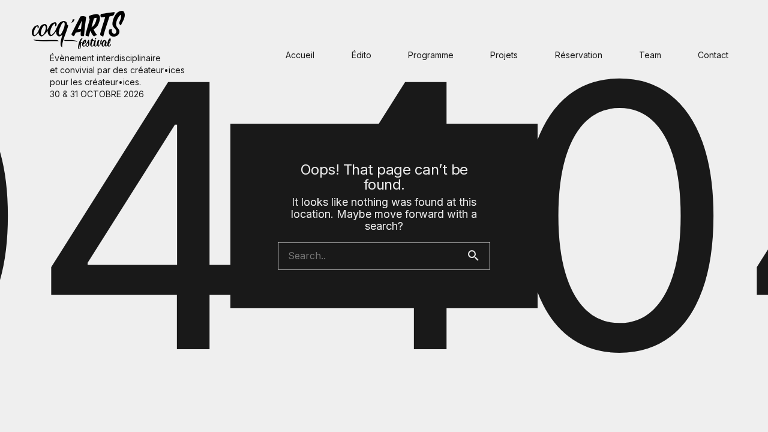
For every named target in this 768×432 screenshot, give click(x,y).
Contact (713, 55)
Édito (361, 55)
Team (650, 55)
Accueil (300, 55)
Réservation (578, 55)
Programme (431, 55)
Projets (504, 55)
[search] (478, 256)
